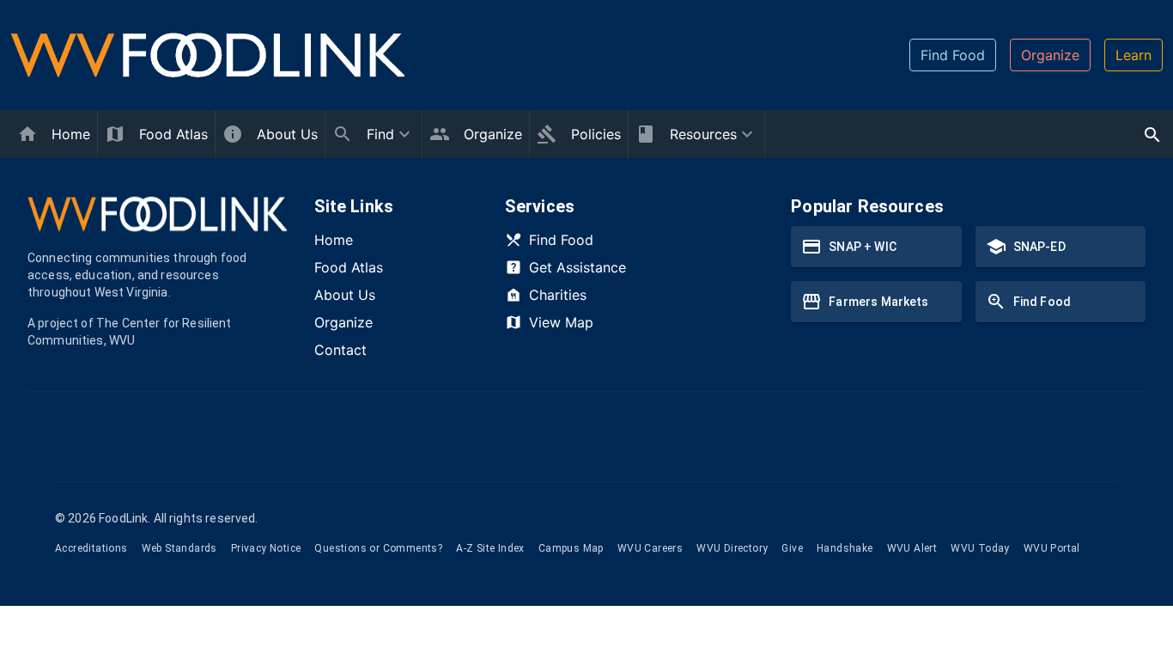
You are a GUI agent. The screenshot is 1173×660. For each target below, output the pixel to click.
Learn (1133, 55)
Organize (1050, 55)
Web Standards (179, 548)
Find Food (953, 55)
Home (333, 239)
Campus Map (571, 548)
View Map (561, 322)
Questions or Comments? (378, 548)
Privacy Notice (266, 548)
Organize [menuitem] (493, 134)
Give (792, 548)
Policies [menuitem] (596, 134)
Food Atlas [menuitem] (173, 134)
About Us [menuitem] (287, 134)
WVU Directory (732, 548)
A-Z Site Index (490, 548)
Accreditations (91, 548)
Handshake (845, 548)
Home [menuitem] (71, 134)
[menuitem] (373, 134)
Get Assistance (577, 267)
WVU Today (980, 548)
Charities (557, 294)
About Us (344, 294)
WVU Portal (1052, 548)
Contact (340, 349)
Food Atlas (348, 267)
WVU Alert (912, 548)
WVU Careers (650, 548)
